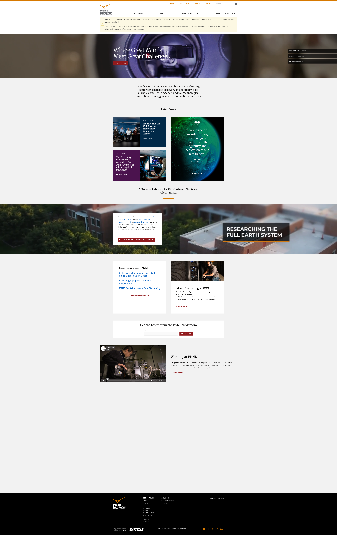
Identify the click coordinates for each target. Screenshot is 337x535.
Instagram (217, 529)
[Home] (106, 9)
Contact (146, 500)
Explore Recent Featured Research (136, 239)
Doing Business (148, 506)
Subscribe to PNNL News (216, 498)
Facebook (208, 529)
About (171, 3)
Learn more (120, 63)
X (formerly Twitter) (212, 529)
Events (208, 3)
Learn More (176, 372)
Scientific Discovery (167, 500)
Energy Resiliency (166, 503)
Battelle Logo (136, 529)
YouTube (204, 529)
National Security (166, 506)
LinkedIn (221, 529)
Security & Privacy (149, 512)
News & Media (184, 3)
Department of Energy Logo (120, 530)
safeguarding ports (141, 222)
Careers (197, 3)
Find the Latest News (139, 295)
